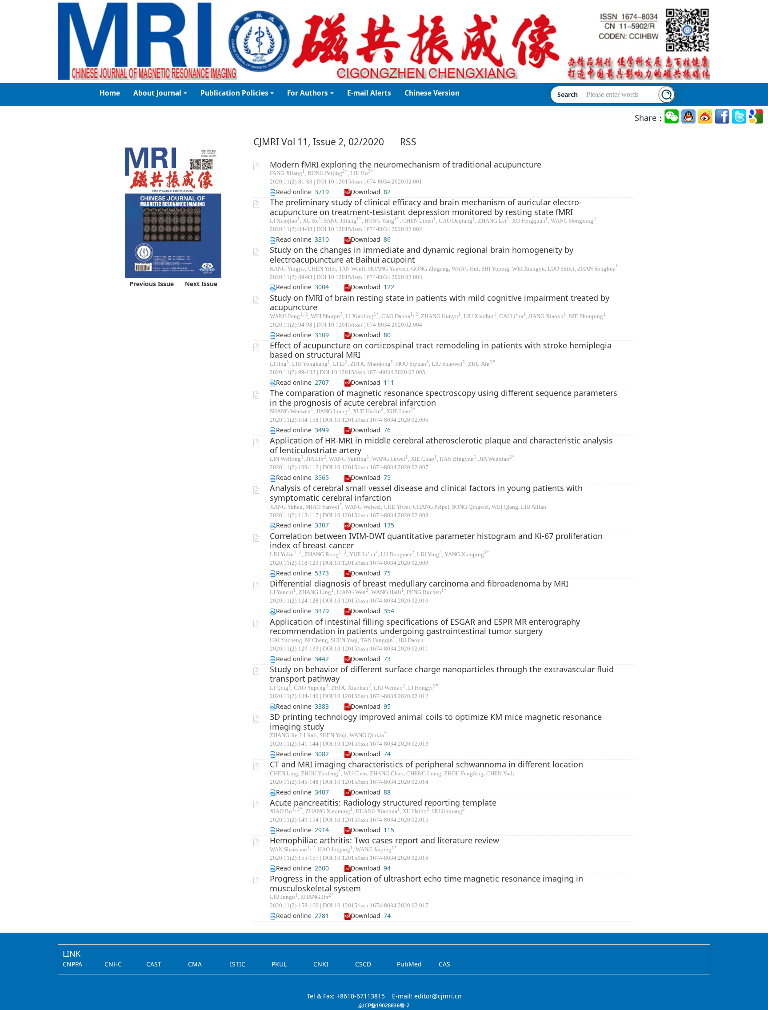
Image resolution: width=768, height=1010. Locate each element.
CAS (444, 964)
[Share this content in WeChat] (672, 116)
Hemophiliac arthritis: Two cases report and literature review (384, 840)
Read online (294, 192)
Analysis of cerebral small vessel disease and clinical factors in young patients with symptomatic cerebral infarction (426, 493)
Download (365, 192)
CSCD (363, 964)
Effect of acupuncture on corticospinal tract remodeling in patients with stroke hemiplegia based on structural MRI (441, 350)
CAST (153, 964)
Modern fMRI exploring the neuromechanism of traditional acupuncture (405, 164)
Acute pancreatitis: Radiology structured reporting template (383, 802)
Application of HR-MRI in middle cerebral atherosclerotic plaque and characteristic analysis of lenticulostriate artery (441, 445)
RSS (408, 142)
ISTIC (237, 964)
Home (110, 93)
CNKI (320, 964)
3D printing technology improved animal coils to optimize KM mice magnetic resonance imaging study (436, 721)
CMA (195, 964)
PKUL (279, 964)
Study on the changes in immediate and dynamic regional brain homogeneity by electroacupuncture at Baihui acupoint (421, 254)
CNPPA (72, 964)
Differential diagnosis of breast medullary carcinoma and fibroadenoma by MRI (419, 583)
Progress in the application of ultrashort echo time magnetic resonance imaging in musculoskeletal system (426, 883)
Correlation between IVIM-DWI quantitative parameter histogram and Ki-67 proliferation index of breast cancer (436, 541)
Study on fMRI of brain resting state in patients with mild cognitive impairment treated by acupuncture (439, 302)
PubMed (409, 964)
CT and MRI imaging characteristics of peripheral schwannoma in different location (426, 764)
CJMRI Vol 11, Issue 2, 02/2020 (318, 142)
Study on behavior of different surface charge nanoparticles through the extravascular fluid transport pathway (442, 674)
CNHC (113, 964)
